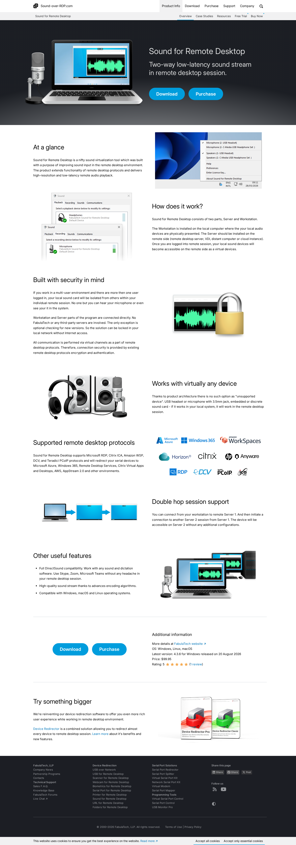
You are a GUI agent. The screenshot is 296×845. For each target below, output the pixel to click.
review (196, 664)
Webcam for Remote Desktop (111, 782)
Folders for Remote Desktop (110, 807)
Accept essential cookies (243, 841)
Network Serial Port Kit (166, 782)
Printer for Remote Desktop (110, 794)
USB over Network (104, 769)
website (188, 644)
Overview (185, 16)
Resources (224, 16)
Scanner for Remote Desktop (111, 777)
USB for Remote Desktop (108, 773)
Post (248, 772)
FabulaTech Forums (45, 794)
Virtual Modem (161, 786)
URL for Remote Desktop (108, 802)
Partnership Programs (46, 773)
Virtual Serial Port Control (167, 798)
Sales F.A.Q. (40, 786)
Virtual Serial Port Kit (164, 777)
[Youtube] (224, 789)
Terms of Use (173, 826)
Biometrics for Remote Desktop (112, 786)
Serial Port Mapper (163, 790)
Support (229, 6)
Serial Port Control (163, 802)
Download (192, 6)
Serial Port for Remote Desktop (112, 790)
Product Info (171, 6)
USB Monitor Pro (162, 807)
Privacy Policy (192, 826)
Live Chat (39, 798)
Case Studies (204, 16)
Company (247, 6)
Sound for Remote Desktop (53, 16)
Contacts (38, 777)
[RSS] (215, 789)
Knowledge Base (43, 790)
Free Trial (241, 16)
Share (219, 772)
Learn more (100, 734)
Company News (43, 769)
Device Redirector (46, 729)
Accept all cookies (208, 841)
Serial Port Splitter (163, 773)
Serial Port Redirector (165, 769)
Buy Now (257, 16)
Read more (147, 841)
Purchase (211, 6)
